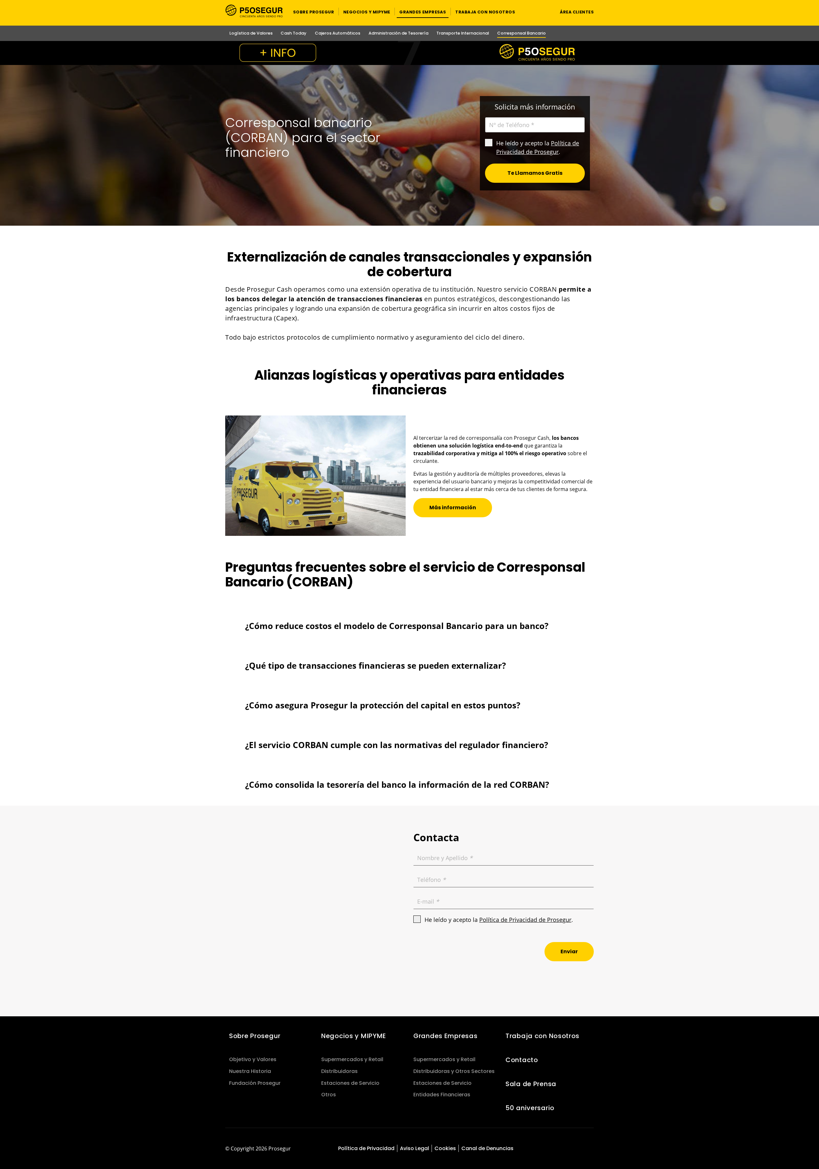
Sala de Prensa (530, 1083)
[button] (313, 11)
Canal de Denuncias (487, 1148)
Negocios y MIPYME (353, 1035)
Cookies (445, 1148)
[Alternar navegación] (543, 11)
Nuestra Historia (250, 1071)
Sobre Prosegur (255, 1035)
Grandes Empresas (445, 1035)
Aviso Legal (414, 1148)
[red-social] (564, 1149)
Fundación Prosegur (255, 1083)
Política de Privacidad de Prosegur (525, 919)
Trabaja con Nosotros (542, 1035)
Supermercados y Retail (352, 1059)
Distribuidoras (339, 1071)
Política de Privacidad (366, 1148)
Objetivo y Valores (252, 1059)
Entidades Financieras (441, 1094)
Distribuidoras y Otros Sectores (454, 1071)
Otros (328, 1094)
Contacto (521, 1059)
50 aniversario (529, 1107)
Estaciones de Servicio (350, 1083)
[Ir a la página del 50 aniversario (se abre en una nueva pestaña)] (409, 53)
